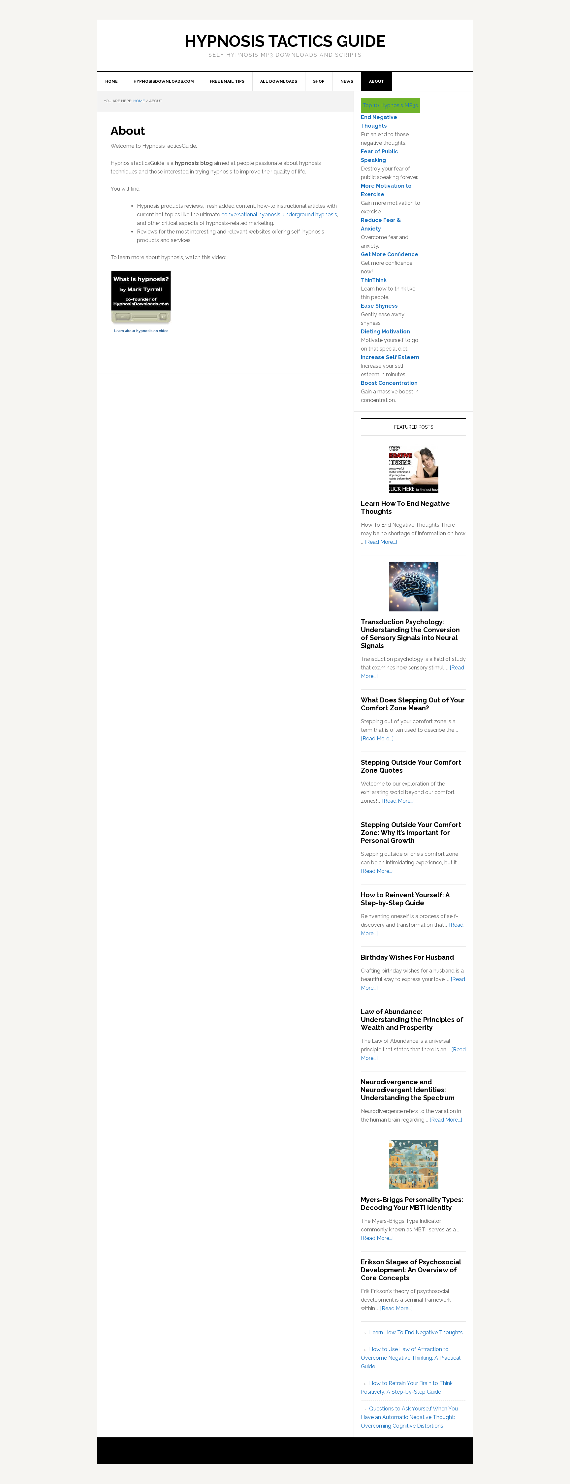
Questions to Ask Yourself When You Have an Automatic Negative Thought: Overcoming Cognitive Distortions (409, 1417)
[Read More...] (380, 542)
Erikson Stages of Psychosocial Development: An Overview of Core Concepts (411, 1270)
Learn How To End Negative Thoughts (416, 1332)
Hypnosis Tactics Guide (285, 41)
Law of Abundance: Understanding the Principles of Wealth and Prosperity (412, 1020)
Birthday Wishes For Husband (407, 957)
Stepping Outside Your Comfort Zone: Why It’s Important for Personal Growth (411, 833)
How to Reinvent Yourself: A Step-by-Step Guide (405, 899)
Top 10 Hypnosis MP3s (390, 105)
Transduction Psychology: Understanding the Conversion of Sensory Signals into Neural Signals (410, 634)
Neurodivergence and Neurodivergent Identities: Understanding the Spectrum (408, 1090)
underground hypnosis (310, 214)
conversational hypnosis (250, 214)
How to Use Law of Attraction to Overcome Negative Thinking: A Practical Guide (410, 1358)
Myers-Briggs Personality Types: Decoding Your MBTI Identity (412, 1204)
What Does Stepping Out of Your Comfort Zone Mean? (413, 704)
